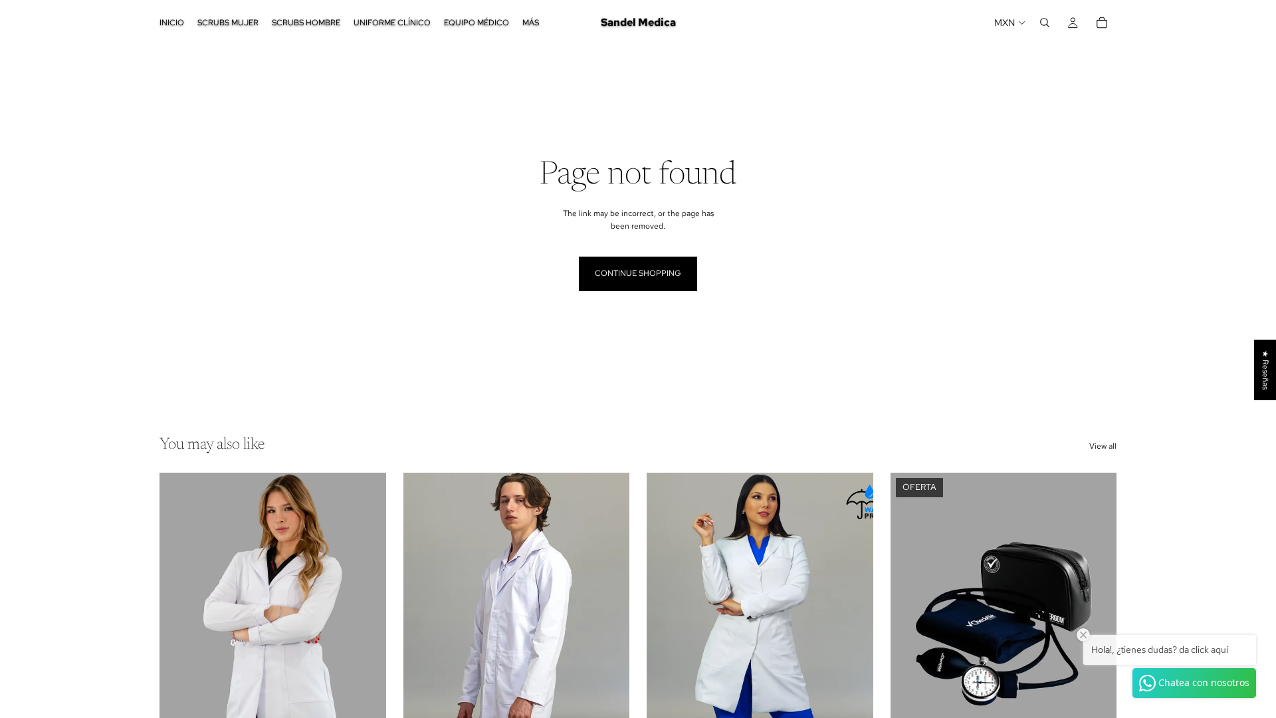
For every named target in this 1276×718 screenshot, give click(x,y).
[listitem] (531, 22)
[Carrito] (1101, 22)
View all (1102, 446)
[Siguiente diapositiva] (366, 614)
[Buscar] (1044, 22)
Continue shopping (638, 273)
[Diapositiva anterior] (179, 614)
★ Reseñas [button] (1265, 370)
